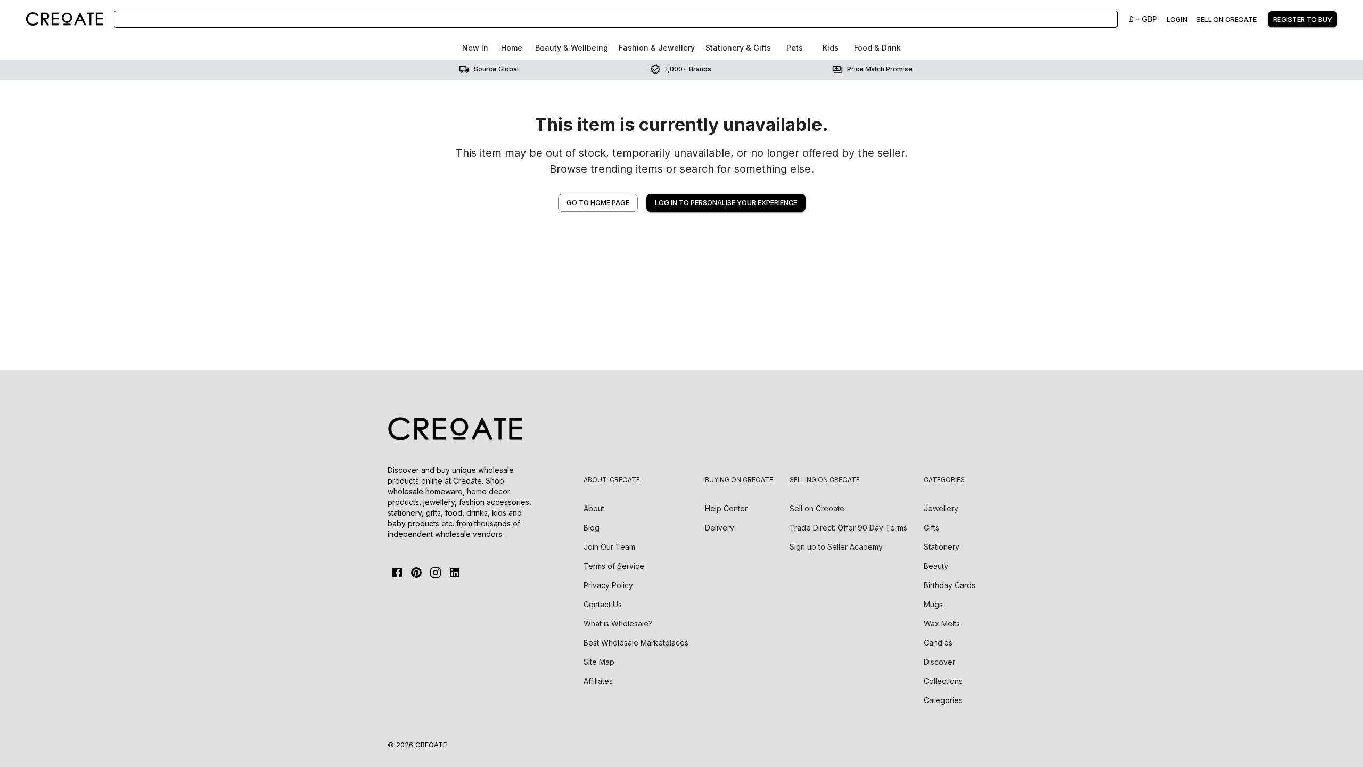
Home (511, 47)
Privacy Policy (608, 585)
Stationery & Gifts (738, 47)
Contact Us (603, 604)
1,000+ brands (688, 69)
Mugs (933, 604)
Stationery (941, 546)
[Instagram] (435, 572)
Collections (943, 681)
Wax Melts (942, 623)
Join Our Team (609, 546)
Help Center (726, 508)
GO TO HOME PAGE (597, 203)
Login (1177, 19)
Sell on (817, 508)
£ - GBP (1143, 18)
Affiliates (598, 681)
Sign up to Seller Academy (836, 546)
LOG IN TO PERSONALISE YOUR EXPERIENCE (726, 203)
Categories (943, 700)
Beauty (936, 565)
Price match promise (880, 69)
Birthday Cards (949, 585)
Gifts (931, 527)
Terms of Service (614, 565)
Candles (938, 642)
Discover (939, 661)
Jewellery (941, 508)
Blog (592, 527)
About (594, 508)
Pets (794, 47)
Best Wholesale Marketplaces (636, 642)
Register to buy (1302, 19)
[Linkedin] (454, 572)
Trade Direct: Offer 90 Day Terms (848, 527)
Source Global (496, 69)
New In (475, 47)
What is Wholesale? (618, 623)
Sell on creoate (1226, 19)
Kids (831, 47)
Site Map (599, 661)
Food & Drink (877, 47)
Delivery (719, 527)
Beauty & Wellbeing (571, 47)
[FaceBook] (397, 572)
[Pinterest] (416, 572)
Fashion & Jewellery (657, 47)
